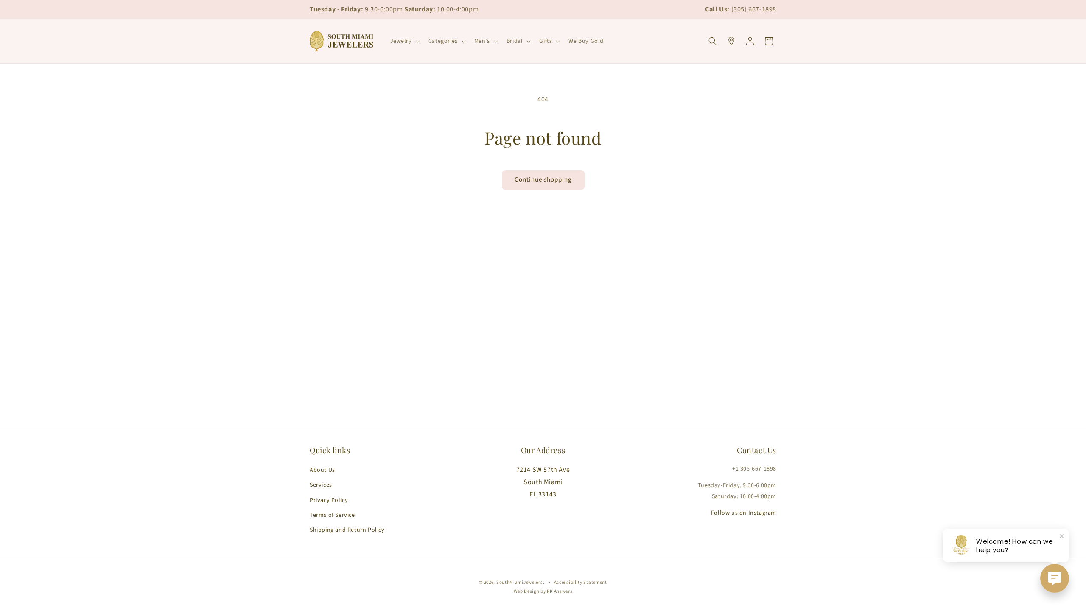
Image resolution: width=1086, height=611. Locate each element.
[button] (404, 41)
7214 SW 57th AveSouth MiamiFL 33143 (543, 482)
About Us (322, 470)
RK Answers (559, 591)
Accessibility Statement (580, 582)
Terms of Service (332, 515)
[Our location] (731, 41)
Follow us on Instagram (743, 513)
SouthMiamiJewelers (519, 582)
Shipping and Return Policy (347, 530)
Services (321, 485)
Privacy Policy (329, 500)
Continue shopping (543, 179)
